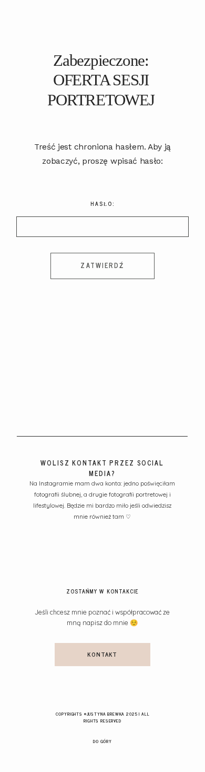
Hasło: (102, 204)
